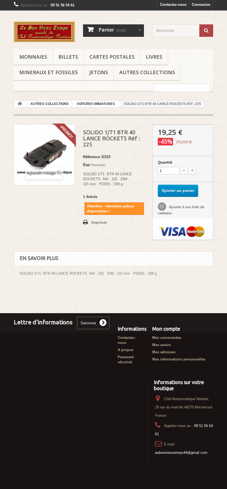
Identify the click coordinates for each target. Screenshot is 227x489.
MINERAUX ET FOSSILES (48, 72)
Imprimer (99, 222)
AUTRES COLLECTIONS (147, 72)
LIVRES (154, 56)
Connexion (201, 4)
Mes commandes (166, 338)
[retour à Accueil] (19, 104)
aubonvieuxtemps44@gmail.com (181, 453)
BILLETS (68, 56)
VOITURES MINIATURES (96, 104)
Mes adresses (164, 352)
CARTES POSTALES (112, 56)
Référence (91, 157)
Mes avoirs (161, 345)
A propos (125, 350)
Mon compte (166, 328)
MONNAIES (33, 56)
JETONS (98, 72)
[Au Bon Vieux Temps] (44, 32)
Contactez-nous (173, 4)
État (86, 165)
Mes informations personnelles (178, 359)
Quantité (165, 162)
